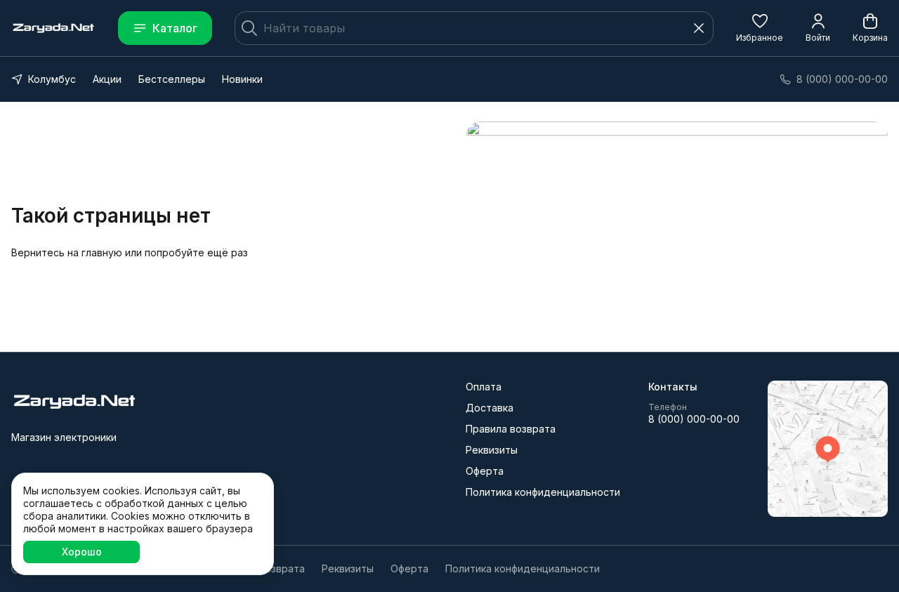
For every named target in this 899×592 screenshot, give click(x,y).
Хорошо (82, 552)
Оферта (485, 471)
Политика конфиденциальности (543, 492)
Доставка (489, 408)
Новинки (242, 79)
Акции (107, 79)
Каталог (174, 28)
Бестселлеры (171, 79)
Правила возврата (511, 429)
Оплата (483, 387)
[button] (759, 28)
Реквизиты (492, 450)
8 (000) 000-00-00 (694, 419)
